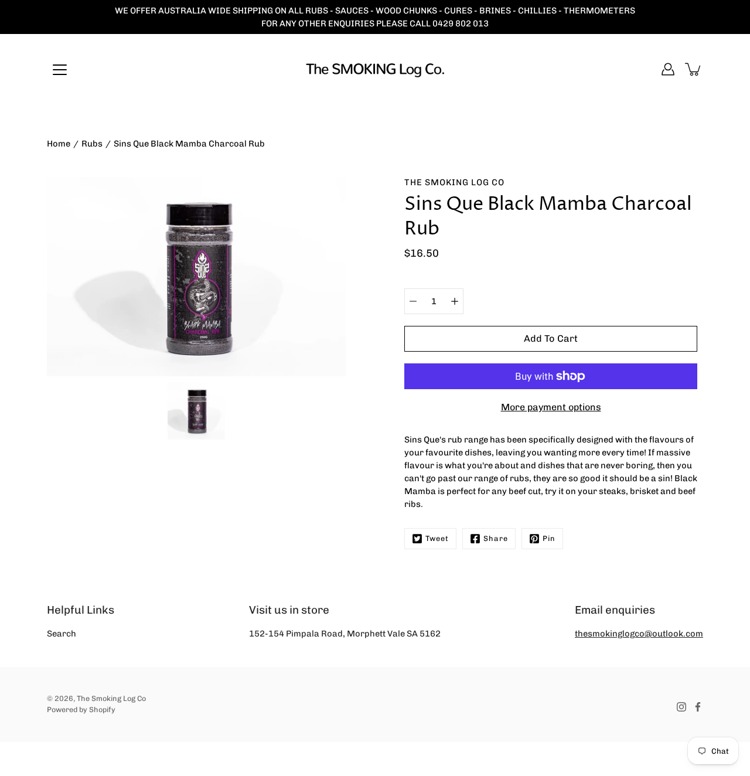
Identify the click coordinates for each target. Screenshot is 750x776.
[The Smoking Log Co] (375, 69)
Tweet (437, 538)
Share (495, 538)
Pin (549, 538)
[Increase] (454, 301)
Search (61, 633)
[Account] (668, 69)
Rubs (92, 143)
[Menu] (60, 69)
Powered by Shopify (81, 709)
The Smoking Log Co (111, 698)
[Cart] (693, 69)
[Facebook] (698, 707)
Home (58, 143)
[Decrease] (413, 301)
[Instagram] (681, 707)
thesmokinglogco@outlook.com (639, 633)
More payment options (551, 407)
